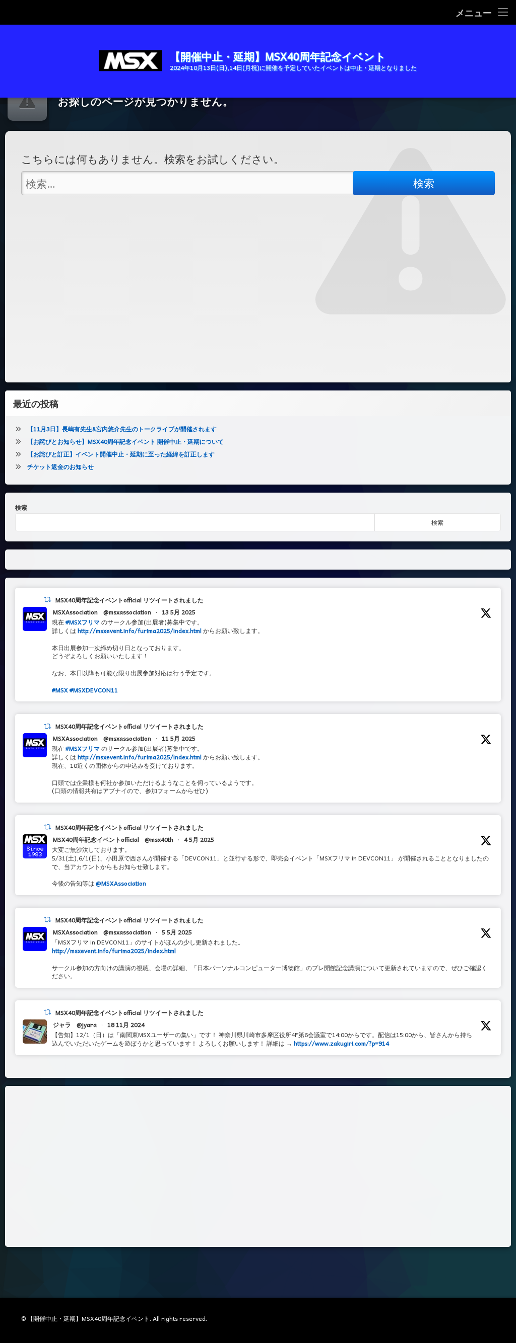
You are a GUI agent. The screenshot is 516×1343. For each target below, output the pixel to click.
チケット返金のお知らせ (60, 466)
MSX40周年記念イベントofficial (96, 839)
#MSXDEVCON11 (94, 690)
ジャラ (62, 1024)
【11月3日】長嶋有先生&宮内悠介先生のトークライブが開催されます (122, 429)
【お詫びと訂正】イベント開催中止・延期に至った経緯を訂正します (121, 454)
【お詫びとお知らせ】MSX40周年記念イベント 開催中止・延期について (125, 441)
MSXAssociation (75, 611)
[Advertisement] (258, 1166)
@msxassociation (127, 611)
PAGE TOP (494, 1293)
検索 (21, 507)
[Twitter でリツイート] (47, 599)
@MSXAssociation (121, 883)
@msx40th (159, 839)
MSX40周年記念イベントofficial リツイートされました (129, 600)
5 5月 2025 (177, 932)
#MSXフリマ (83, 622)
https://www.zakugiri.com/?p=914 (341, 1043)
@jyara (87, 1024)
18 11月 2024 (126, 1024)
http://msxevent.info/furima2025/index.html (140, 630)
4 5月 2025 (199, 839)
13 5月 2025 (179, 612)
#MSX (60, 690)
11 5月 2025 (179, 738)
